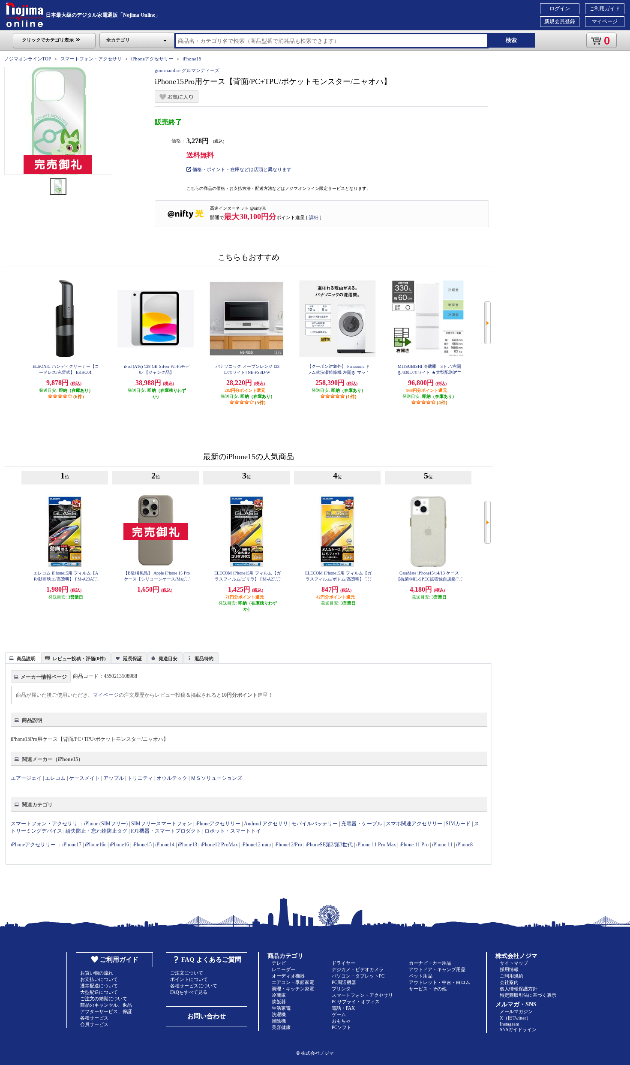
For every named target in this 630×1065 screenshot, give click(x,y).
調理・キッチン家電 (293, 988)
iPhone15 (192, 58)
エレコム (55, 778)
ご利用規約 (511, 975)
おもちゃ (341, 1020)
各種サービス (94, 1017)
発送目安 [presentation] (168, 658)
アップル (113, 778)
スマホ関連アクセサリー (414, 824)
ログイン (559, 9)
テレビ (279, 963)
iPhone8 (464, 845)
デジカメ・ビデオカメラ (358, 969)
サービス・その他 (428, 988)
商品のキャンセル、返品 (106, 1005)
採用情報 (509, 969)
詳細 (313, 217)
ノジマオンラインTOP (27, 58)
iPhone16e (95, 845)
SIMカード (458, 824)
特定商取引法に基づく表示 (528, 995)
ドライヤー (343, 963)
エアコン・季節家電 (293, 982)
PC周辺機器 (344, 982)
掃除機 (279, 1020)
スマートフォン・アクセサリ (91, 58)
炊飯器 (279, 1001)
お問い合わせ (206, 1016)
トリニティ (140, 778)
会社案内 (509, 982)
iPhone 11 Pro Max (376, 845)
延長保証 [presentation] (132, 658)
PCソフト (341, 1027)
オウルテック (171, 778)
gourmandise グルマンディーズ (187, 70)
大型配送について (99, 992)
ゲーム (339, 1014)
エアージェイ (26, 778)
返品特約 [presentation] (204, 658)
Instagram (509, 1023)
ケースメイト (84, 778)
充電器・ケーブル (361, 824)
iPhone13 (187, 845)
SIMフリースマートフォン (161, 824)
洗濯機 (279, 1014)
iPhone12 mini (256, 845)
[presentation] (21, 657)
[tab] (22, 657)
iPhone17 (71, 845)
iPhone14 (164, 845)
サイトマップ (514, 963)
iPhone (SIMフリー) (106, 824)
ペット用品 (420, 975)
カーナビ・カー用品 (430, 963)
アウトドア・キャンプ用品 (437, 969)
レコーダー (283, 969)
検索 (511, 40)
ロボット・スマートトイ (232, 831)
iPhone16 (119, 845)
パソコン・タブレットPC (358, 975)
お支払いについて (99, 979)
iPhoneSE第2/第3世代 (329, 845)
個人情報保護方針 (518, 988)
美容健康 (281, 1027)
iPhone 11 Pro (414, 845)
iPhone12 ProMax (219, 845)
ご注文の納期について (103, 998)
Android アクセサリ (266, 824)
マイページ (605, 21)
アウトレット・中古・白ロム (439, 982)
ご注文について (186, 972)
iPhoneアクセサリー (152, 58)
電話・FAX (343, 1008)
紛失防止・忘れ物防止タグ (96, 831)
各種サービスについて (193, 985)
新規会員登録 (559, 21)
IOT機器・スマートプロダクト (166, 831)
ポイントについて (189, 979)
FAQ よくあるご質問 (211, 959)
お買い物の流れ (96, 972)
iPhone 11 (442, 845)
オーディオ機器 (288, 975)
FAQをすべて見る (188, 992)
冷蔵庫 (279, 995)
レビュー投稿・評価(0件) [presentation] (79, 658)
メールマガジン (516, 1011)
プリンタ (341, 988)
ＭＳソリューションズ (216, 778)
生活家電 (281, 1008)
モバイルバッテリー (314, 824)
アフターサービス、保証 (106, 1011)
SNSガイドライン (518, 1029)
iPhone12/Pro (288, 845)
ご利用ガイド (604, 9)
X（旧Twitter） (515, 1017)
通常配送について (99, 985)
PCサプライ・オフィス (356, 1001)
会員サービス (94, 1024)
